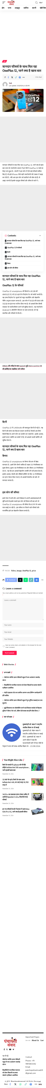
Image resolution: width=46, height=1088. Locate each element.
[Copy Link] (16, 77)
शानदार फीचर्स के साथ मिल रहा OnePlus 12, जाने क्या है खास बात (22, 242)
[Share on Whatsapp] (20, 1084)
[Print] (19, 77)
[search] (36, 3)
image (19, 571)
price (34, 571)
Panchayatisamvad (18, 1081)
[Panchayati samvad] (11, 2)
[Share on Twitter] (12, 77)
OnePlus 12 (26, 571)
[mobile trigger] (4, 2)
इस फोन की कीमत (12, 268)
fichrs (13, 571)
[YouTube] (10, 1049)
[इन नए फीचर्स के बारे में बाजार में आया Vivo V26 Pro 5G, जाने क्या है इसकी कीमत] (37, 811)
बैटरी (8, 252)
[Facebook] (4, 1049)
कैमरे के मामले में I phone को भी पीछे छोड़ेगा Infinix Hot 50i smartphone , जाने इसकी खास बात (15, 767)
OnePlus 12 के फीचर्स (14, 248)
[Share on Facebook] (8, 77)
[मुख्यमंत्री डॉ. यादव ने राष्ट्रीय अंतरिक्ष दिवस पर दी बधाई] (11, 732)
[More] (23, 77)
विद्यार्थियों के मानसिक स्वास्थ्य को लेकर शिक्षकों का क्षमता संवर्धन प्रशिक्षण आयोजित (11, 1072)
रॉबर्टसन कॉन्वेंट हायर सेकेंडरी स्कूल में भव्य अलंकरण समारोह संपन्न (11, 1061)
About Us (35, 1040)
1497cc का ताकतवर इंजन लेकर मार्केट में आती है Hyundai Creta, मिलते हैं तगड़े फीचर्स (15, 797)
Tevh (10, 83)
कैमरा (8, 263)
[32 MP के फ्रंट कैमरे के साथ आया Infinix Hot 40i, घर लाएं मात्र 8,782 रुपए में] (37, 782)
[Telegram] (13, 1049)
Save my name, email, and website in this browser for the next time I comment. (23, 646)
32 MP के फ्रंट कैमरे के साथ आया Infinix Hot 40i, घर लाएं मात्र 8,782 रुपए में (15, 782)
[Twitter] (6, 1049)
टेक (4, 61)
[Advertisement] (23, 34)
